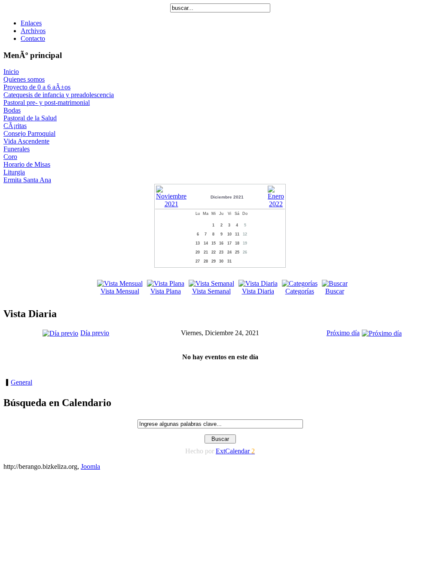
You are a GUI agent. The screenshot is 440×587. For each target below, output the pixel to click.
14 (206, 243)
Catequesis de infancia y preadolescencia (58, 94)
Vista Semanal (211, 291)
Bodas (12, 110)
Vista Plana (165, 291)
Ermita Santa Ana (27, 179)
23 (221, 252)
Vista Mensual (120, 291)
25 (237, 252)
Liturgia (14, 172)
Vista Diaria (258, 291)
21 (206, 252)
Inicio (11, 71)
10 (229, 234)
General (21, 382)
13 (198, 243)
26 (245, 252)
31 (229, 261)
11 (237, 234)
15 (213, 243)
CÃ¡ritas (15, 125)
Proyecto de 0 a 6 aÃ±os (36, 87)
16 (221, 243)
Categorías (299, 291)
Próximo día (343, 332)
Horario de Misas (26, 164)
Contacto (33, 38)
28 (206, 261)
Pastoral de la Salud (30, 118)
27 (198, 261)
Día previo (94, 332)
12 (245, 234)
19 (245, 243)
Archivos (33, 30)
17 (229, 243)
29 (213, 261)
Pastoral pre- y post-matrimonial (46, 102)
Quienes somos (24, 79)
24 (229, 252)
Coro (10, 156)
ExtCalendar (235, 451)
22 (213, 252)
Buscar (334, 291)
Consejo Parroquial (29, 133)
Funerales (16, 149)
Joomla (90, 466)
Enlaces (31, 23)
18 (237, 243)
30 (221, 261)
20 (198, 252)
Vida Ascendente (26, 141)
